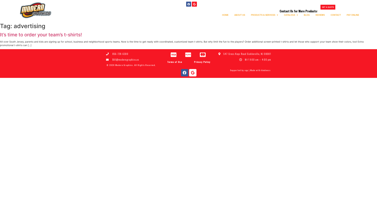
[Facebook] (188, 4)
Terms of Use (174, 61)
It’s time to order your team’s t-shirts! (41, 35)
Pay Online (353, 15)
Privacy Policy (202, 61)
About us (239, 15)
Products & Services (263, 15)
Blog (307, 15)
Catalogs (289, 15)
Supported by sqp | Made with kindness (250, 70)
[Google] (194, 4)
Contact (336, 15)
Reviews (320, 15)
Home (225, 15)
